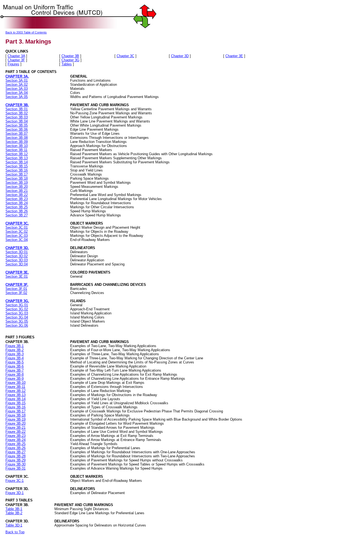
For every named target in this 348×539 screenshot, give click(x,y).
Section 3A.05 (16, 97)
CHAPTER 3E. (17, 272)
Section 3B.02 (16, 113)
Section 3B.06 (16, 129)
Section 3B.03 (16, 117)
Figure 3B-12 (15, 391)
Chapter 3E (234, 56)
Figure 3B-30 (15, 464)
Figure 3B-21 (15, 427)
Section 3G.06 (16, 325)
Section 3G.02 (16, 309)
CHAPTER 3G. (17, 301)
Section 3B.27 (16, 215)
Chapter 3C (125, 56)
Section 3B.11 (16, 150)
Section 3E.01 (16, 276)
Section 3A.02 (16, 84)
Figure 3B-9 (14, 378)
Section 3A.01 (16, 80)
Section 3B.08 (16, 138)
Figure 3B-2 (14, 350)
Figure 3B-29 (15, 460)
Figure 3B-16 (15, 407)
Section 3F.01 (16, 289)
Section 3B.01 (16, 109)
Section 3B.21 (16, 191)
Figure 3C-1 (14, 481)
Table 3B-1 (13, 509)
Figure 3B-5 (14, 362)
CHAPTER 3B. (17, 105)
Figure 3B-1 (14, 346)
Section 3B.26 (16, 211)
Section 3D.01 (16, 252)
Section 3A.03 (16, 89)
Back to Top (14, 532)
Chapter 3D (180, 56)
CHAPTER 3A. (17, 76)
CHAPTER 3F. (16, 285)
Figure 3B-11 (15, 387)
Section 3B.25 (16, 207)
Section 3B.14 (16, 162)
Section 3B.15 (16, 166)
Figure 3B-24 (15, 440)
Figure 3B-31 (15, 468)
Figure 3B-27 (15, 452)
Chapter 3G (70, 60)
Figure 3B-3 (14, 354)
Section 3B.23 (16, 199)
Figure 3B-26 (15, 448)
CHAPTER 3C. (17, 223)
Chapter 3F (16, 60)
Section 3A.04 (16, 93)
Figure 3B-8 (14, 374)
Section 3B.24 (16, 203)
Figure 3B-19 (15, 419)
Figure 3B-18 (15, 415)
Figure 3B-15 (15, 403)
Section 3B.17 (16, 174)
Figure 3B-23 (15, 436)
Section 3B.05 (16, 125)
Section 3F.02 (16, 293)
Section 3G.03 (16, 313)
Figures (13, 64)
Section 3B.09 (16, 142)
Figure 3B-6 (14, 366)
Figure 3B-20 (15, 423)
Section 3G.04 (16, 317)
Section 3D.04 (16, 264)
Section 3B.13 (16, 158)
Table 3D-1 (13, 525)
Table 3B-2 (13, 513)
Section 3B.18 (16, 178)
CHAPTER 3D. (17, 248)
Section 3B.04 (16, 121)
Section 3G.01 (16, 305)
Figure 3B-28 (15, 456)
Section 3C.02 (16, 231)
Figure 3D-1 (14, 493)
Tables (66, 64)
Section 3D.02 (16, 256)
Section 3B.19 (16, 182)
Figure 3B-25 (15, 444)
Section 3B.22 (16, 195)
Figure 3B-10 (15, 383)
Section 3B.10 (16, 146)
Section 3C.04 (16, 240)
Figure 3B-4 (14, 358)
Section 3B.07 (16, 133)
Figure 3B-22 (15, 432)
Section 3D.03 (16, 260)
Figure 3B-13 (15, 395)
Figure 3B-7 (14, 370)
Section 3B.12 (16, 154)
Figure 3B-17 (15, 411)
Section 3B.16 (16, 170)
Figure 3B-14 (15, 399)
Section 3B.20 (16, 187)
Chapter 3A (16, 56)
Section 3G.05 (16, 321)
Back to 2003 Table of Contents (26, 32)
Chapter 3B (70, 56)
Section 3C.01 (16, 227)
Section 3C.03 (16, 236)
